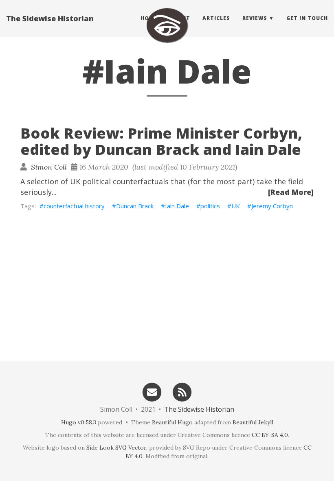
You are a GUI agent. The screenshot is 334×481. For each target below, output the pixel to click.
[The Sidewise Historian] (167, 25)
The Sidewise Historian (50, 18)
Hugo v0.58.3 (78, 422)
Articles (216, 18)
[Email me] (152, 391)
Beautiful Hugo (172, 422)
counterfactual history (74, 206)
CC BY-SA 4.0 (270, 435)
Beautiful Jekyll (253, 422)
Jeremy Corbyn (272, 206)
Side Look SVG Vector (116, 447)
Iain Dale (177, 206)
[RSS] (182, 391)
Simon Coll (49, 167)
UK (235, 206)
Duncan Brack (135, 206)
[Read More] (291, 192)
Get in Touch (307, 18)
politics (210, 206)
